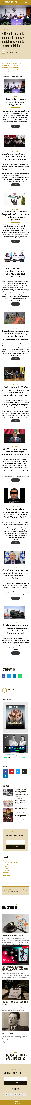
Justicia (5, 866)
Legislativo (7, 868)
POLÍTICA (15, 97)
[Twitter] (18, 771)
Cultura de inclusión (10, 862)
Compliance (7, 861)
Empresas (6, 864)
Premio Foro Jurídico (10, 874)
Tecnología (7, 876)
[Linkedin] (5, 776)
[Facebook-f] (5, 771)
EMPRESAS (15, 446)
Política (6, 872)
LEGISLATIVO (15, 151)
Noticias (6, 870)
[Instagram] (24, 771)
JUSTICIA (15, 385)
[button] (2, 2)
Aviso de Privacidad (15, 1101)
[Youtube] (11, 771)
